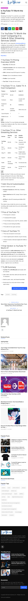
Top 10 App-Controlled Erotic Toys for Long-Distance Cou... (13, 348)
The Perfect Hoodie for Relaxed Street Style (18, 455)
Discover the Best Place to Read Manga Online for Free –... (13, 426)
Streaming (14, 294)
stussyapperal (13, 457)
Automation (4, 515)
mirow (12, 442)
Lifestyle (23, 487)
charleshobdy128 (14, 574)
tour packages (18, 512)
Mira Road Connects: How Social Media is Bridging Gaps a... (12, 402)
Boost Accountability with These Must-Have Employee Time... (19, 470)
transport (11, 515)
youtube (8, 294)
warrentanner (3, 373)
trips (9, 497)
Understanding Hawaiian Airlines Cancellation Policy (18, 554)
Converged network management (9, 509)
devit (2, 397)
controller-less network (7, 506)
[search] (26, 2)
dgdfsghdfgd (4, 341)
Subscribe (23, 587)
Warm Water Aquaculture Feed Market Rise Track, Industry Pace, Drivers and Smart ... (14, 304)
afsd (1, 343)
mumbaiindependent (5, 405)
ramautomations (14, 450)
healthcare (4, 499)
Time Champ (13, 472)
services (3, 497)
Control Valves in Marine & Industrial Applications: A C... (18, 448)
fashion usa (13, 490)
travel (9, 487)
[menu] (2, 2)
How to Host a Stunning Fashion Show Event (13, 371)
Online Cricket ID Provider (7, 512)
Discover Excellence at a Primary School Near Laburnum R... (17, 571)
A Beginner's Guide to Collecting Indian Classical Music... (19, 440)
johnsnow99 (3, 429)
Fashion (3, 487)
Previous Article (15, 302)
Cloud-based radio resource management (11, 503)
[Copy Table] (2, 119)
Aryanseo (3, 326)
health (15, 493)
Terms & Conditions (5, 597)
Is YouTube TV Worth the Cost (14, 310)
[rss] (2, 546)
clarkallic (13, 465)
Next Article (13, 308)
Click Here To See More (18, 288)
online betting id (5, 490)
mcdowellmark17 (4, 351)
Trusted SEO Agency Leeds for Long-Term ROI (18, 463)
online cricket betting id (7, 493)
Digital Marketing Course (17, 497)
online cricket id (16, 487)
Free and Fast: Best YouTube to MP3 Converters (11, 394)
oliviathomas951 (14, 557)
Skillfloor (21, 493)
